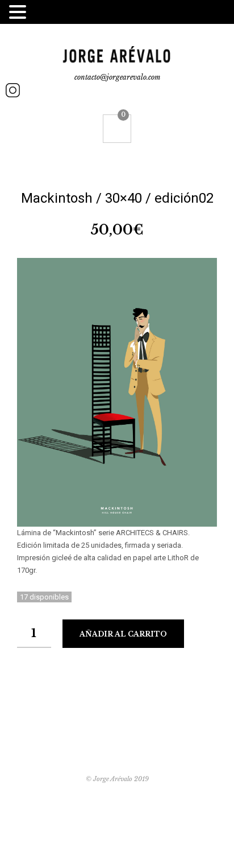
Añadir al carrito (123, 634)
